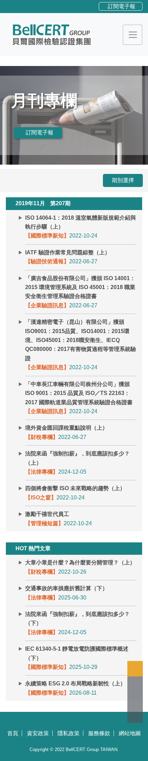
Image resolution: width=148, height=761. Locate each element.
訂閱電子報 (121, 6)
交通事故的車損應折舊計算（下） (66, 588)
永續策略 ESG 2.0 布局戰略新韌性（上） (75, 683)
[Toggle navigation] (133, 34)
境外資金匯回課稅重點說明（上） (66, 428)
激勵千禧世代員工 (47, 514)
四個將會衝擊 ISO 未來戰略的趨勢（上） (75, 488)
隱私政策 (68, 733)
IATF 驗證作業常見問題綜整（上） (67, 252)
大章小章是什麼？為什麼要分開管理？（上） (80, 562)
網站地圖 (130, 733)
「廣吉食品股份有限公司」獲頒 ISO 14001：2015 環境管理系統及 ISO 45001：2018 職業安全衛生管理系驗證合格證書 (80, 287)
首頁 (12, 733)
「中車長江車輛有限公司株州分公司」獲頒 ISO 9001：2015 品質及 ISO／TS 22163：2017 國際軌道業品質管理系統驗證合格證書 (79, 393)
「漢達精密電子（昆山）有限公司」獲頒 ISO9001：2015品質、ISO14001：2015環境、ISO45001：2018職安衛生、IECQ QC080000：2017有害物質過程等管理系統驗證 (80, 340)
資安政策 (38, 733)
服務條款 (99, 733)
